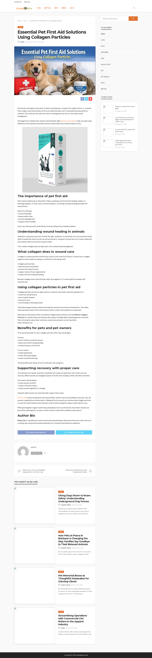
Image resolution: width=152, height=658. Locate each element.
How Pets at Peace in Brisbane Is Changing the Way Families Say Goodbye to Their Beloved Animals (74, 540)
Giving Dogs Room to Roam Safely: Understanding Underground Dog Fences (74, 498)
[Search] (134, 8)
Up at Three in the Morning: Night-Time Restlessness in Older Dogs (124, 119)
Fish (102, 58)
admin (22, 42)
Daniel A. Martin (66, 505)
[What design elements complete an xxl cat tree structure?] (108, 143)
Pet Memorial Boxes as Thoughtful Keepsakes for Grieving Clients (73, 578)
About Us (27, 2)
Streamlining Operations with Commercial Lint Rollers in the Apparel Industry (72, 620)
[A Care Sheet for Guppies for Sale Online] (108, 132)
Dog (39, 8)
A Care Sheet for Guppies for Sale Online (125, 130)
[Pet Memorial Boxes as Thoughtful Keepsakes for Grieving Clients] (34, 585)
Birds (64, 8)
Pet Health (105, 77)
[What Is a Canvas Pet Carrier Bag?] (108, 109)
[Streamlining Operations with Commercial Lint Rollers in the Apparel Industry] (34, 625)
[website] (45, 453)
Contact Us (17, 2)
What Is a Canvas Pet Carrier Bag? (125, 107)
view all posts (37, 453)
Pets (56, 8)
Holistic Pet (106, 64)
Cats (72, 8)
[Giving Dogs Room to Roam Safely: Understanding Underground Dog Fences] (34, 505)
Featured (104, 52)
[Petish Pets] (24, 7)
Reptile (47, 8)
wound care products (68, 121)
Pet (102, 70)
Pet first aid (22, 398)
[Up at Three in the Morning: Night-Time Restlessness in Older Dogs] (108, 120)
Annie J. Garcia (65, 585)
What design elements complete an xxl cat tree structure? (123, 142)
